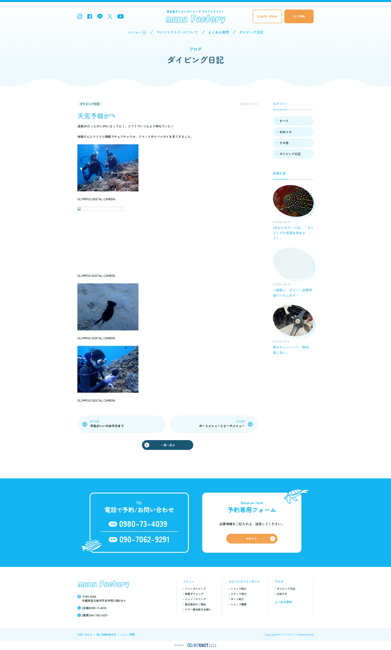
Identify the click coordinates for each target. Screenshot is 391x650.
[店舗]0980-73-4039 (94, 608)
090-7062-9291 (144, 539)
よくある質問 (218, 32)
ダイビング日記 (251, 32)
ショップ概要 (239, 604)
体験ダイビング (194, 594)
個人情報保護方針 (106, 634)
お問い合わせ (269, 16)
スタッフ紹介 (239, 594)
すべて (284, 121)
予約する (251, 539)
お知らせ (285, 132)
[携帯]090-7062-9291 (95, 615)
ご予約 (300, 16)
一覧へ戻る (168, 445)
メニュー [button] (135, 32)
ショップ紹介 (239, 589)
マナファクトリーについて (177, 32)
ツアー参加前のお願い (198, 609)
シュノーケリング (195, 599)
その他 (284, 143)
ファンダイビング (195, 589)
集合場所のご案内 (195, 604)
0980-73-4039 (143, 523)
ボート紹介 (237, 599)
